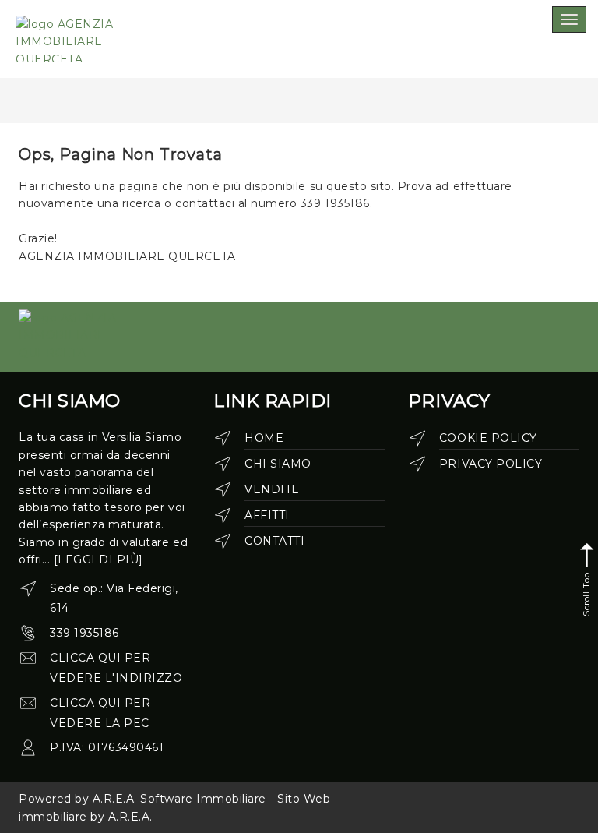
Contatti (274, 541)
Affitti (267, 515)
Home (263, 438)
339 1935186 (84, 633)
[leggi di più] (98, 559)
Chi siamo (277, 464)
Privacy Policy (490, 464)
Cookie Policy (488, 438)
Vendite (272, 489)
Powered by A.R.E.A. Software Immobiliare (142, 799)
